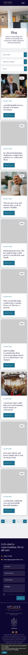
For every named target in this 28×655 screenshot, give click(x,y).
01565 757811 (8, 556)
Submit (20, 598)
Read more (8, 115)
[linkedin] (15, 632)
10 (6, 521)
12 (14, 521)
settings (16, 649)
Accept (4, 652)
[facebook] (12, 632)
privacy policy (20, 594)
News (21, 78)
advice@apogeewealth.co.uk (13, 559)
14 (21, 521)
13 (17, 521)
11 (10, 521)
